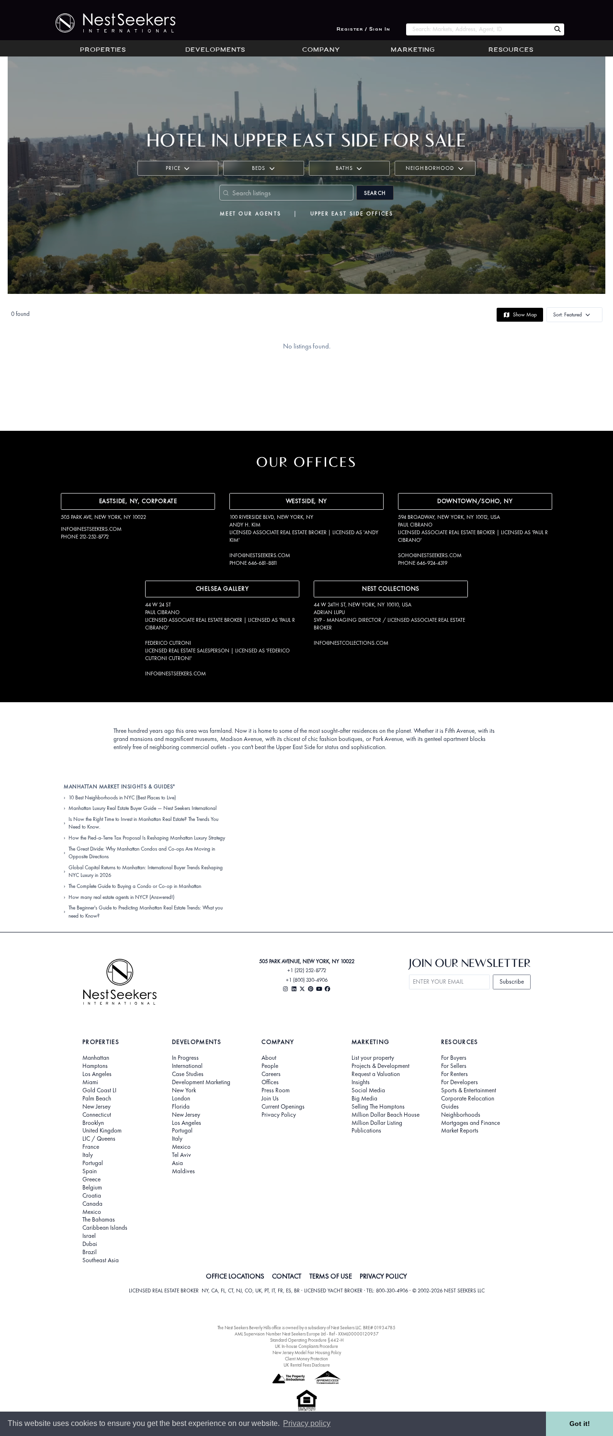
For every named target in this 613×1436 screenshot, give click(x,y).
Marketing (413, 50)
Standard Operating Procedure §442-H (306, 1340)
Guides (450, 1107)
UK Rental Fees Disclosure (307, 1365)
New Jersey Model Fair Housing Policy (306, 1352)
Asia (177, 1163)
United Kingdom (102, 1130)
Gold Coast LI (99, 1090)
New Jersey (96, 1107)
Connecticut (96, 1115)
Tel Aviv (181, 1155)
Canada (92, 1204)
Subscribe (511, 981)
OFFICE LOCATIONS (235, 1276)
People (269, 1066)
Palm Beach (96, 1098)
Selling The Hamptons (378, 1107)
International (187, 1066)
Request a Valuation (376, 1074)
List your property (373, 1058)
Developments (215, 50)
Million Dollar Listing (377, 1123)
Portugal (92, 1163)
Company (321, 50)
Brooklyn (93, 1123)
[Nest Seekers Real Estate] (109, 23)
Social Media (368, 1090)
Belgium (92, 1187)
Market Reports (459, 1130)
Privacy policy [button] (306, 1423)
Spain (89, 1171)
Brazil (89, 1252)
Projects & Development (380, 1066)
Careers (271, 1074)
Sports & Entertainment (468, 1090)
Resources (511, 50)
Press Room (275, 1090)
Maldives (183, 1171)
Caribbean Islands (104, 1228)
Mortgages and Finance (470, 1123)
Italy (87, 1155)
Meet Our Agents (250, 213)
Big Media (364, 1098)
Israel (89, 1236)
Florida (181, 1107)
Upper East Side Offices (351, 213)
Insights (361, 1082)
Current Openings (283, 1107)
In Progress (185, 1058)
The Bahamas (98, 1219)
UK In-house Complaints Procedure (306, 1346)
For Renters (454, 1074)
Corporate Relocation (467, 1098)
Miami (90, 1082)
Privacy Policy (278, 1115)
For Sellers (453, 1066)
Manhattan (95, 1058)
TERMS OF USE (330, 1276)
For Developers (459, 1082)
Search (375, 193)
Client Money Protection (306, 1359)
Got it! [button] (579, 1423)
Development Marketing (201, 1082)
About (268, 1058)
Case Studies (188, 1074)
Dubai (89, 1244)
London (181, 1098)
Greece (91, 1179)
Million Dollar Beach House (386, 1115)
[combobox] (478, 29)
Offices (270, 1082)
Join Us (270, 1098)
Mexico (91, 1212)
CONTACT (286, 1276)
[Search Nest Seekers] (557, 29)
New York (184, 1090)
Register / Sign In (363, 29)
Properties (103, 50)
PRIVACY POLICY (383, 1276)
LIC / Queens (98, 1139)
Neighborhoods (460, 1115)
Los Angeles (97, 1074)
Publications (366, 1130)
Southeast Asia (100, 1260)
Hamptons (95, 1066)
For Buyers (453, 1058)
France (90, 1147)
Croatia (91, 1196)
